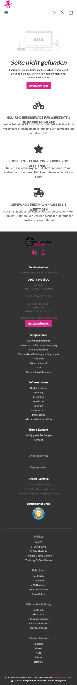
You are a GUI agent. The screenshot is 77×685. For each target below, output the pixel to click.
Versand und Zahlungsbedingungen (38, 354)
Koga (38, 653)
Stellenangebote (38, 350)
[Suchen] (53, 12)
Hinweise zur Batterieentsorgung (38, 345)
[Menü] (6, 12)
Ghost (38, 648)
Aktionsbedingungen (38, 341)
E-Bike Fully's (38, 547)
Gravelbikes (38, 594)
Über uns (38, 406)
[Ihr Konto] (62, 12)
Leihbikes (38, 397)
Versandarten (38, 467)
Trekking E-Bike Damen (38, 556)
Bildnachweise (38, 388)
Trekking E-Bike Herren (38, 560)
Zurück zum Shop (38, 86)
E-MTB (38, 542)
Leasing (38, 392)
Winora (38, 657)
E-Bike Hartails (38, 551)
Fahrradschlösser (38, 628)
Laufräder (38, 576)
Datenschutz (38, 410)
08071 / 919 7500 (38, 279)
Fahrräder (38, 570)
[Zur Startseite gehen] (38, 4)
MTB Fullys (39, 581)
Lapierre (38, 644)
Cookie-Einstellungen (38, 372)
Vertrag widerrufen (38, 323)
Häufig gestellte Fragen (38, 435)
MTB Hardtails (39, 585)
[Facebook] (34, 252)
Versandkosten (61, 677)
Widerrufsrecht (38, 363)
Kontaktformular (47, 318)
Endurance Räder (38, 589)
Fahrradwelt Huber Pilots (38, 419)
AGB (38, 367)
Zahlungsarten (38, 456)
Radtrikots (38, 610)
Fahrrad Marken (38, 638)
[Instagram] (43, 252)
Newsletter (39, 401)
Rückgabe (38, 359)
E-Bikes (39, 536)
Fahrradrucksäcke (38, 619)
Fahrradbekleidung (38, 604)
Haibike (38, 662)
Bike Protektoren (38, 623)
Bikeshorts (38, 614)
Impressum (38, 415)
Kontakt (38, 440)
